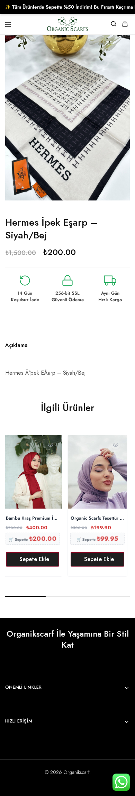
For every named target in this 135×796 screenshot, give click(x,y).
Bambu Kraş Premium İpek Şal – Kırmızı (33, 518)
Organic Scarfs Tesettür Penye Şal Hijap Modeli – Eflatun (97, 518)
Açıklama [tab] (16, 345)
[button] (33, 559)
